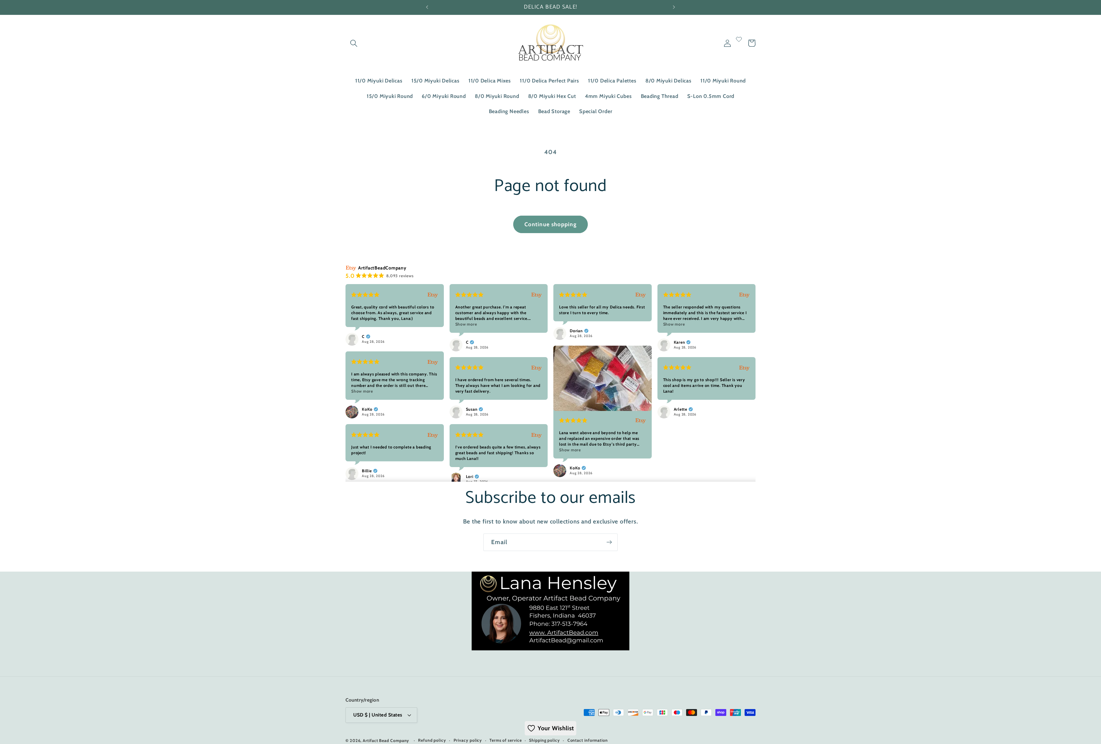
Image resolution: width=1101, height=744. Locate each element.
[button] (353, 43)
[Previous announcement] (427, 7)
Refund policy (432, 740)
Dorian (576, 331)
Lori (469, 477)
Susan (472, 409)
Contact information (587, 740)
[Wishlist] (738, 43)
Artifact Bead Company (386, 740)
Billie (367, 471)
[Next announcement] (673, 7)
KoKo (575, 468)
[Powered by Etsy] (432, 295)
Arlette (680, 409)
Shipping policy (544, 740)
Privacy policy (468, 740)
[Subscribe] (609, 542)
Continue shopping (550, 224)
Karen (679, 342)
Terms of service (505, 740)
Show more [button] (466, 324)
